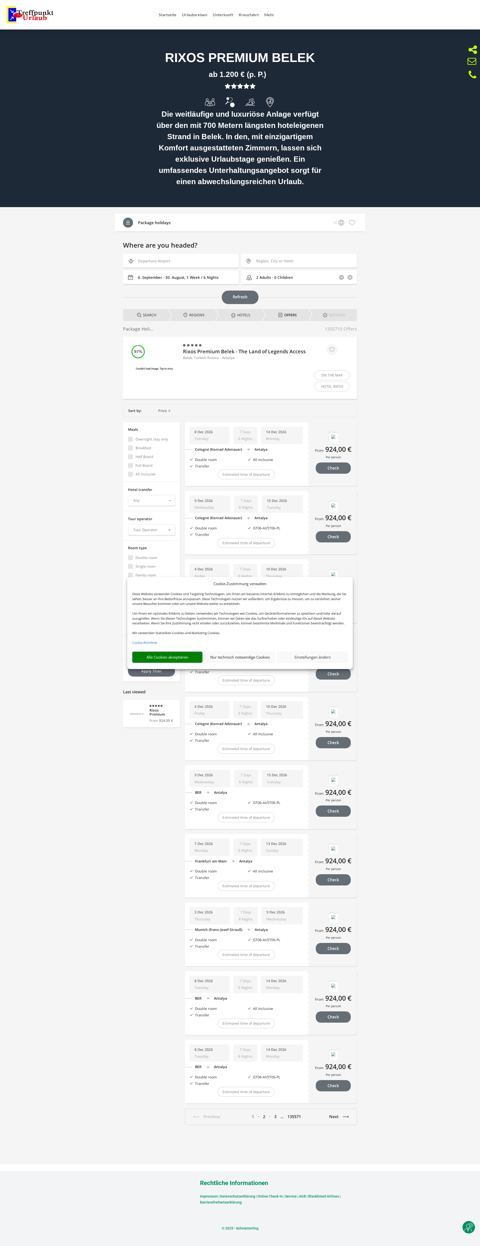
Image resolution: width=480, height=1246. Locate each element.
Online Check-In (270, 1196)
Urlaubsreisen (194, 15)
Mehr (269, 15)
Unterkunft (223, 15)
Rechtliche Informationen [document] (234, 1183)
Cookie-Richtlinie (144, 642)
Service (291, 1196)
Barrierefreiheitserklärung (221, 1202)
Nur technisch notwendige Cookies (240, 657)
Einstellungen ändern (312, 657)
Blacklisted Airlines (323, 1196)
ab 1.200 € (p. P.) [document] (237, 74)
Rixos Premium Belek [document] (240, 57)
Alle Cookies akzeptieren (167, 657)
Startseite (167, 15)
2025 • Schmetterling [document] (241, 1228)
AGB (302, 1196)
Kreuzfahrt (249, 15)
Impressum (209, 1196)
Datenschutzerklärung (237, 1196)
